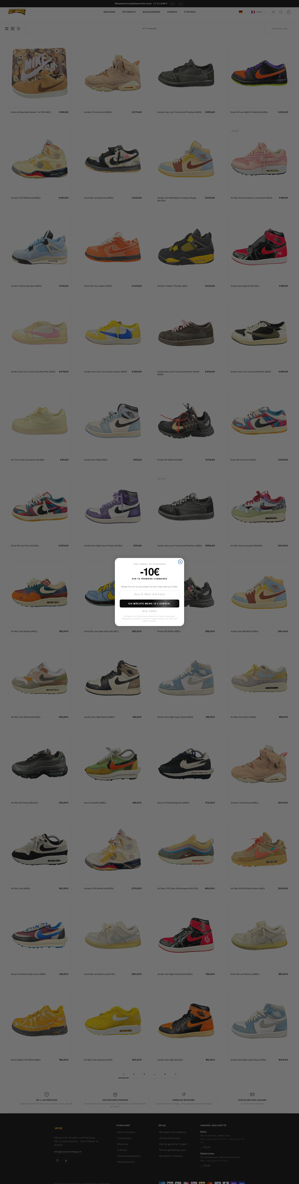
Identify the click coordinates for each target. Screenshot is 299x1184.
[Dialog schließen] (180, 562)
